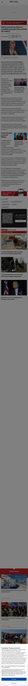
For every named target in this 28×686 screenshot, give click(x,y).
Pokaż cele (14, 683)
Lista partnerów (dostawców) (8, 675)
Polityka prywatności (19, 663)
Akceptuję (14, 679)
